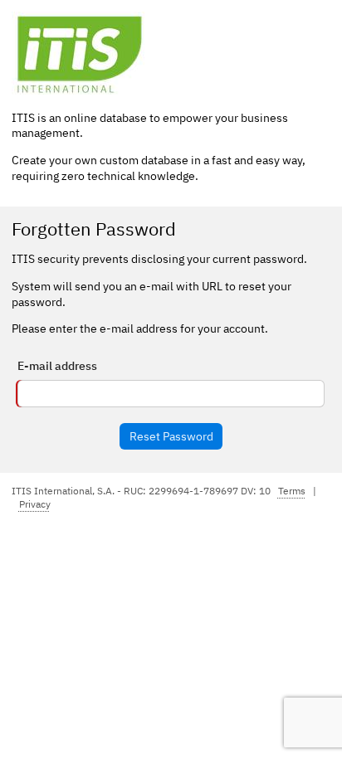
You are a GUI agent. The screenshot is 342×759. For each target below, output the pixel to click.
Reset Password (171, 436)
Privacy (35, 504)
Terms (291, 490)
